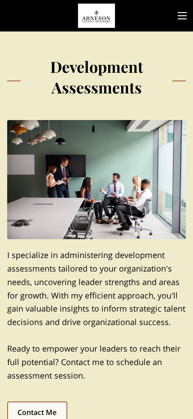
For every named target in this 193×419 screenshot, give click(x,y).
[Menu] (182, 15)
